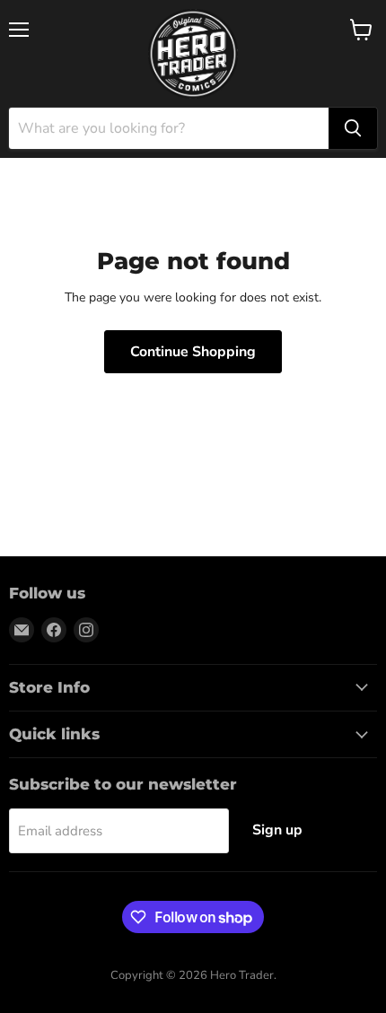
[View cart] (361, 29)
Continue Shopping (193, 352)
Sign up (277, 830)
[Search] (353, 128)
